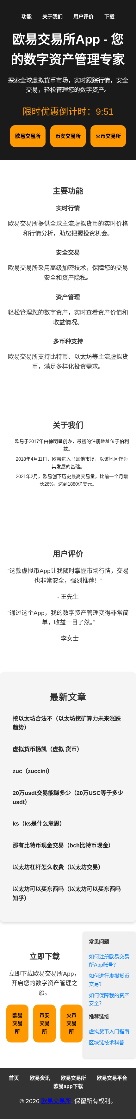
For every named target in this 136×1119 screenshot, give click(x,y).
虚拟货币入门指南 (109, 1031)
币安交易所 (68, 136)
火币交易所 (108, 136)
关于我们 (52, 16)
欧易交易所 (27, 136)
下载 (109, 16)
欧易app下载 (68, 1086)
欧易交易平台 (112, 1078)
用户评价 (83, 16)
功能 (27, 16)
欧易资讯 (40, 1078)
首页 (14, 1078)
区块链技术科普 (106, 1042)
